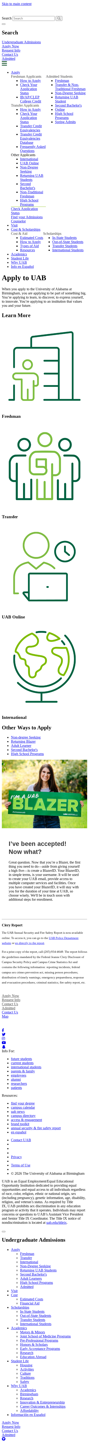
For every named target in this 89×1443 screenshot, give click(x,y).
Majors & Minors (32, 1332)
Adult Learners (31, 1278)
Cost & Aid (19, 233)
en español (18, 1132)
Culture (25, 1373)
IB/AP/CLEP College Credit (30, 99)
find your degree (23, 1103)
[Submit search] (59, 18)
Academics (19, 254)
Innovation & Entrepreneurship (42, 1402)
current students (22, 1063)
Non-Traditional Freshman (31, 194)
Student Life (20, 258)
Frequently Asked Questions (33, 149)
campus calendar (23, 1107)
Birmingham (29, 1394)
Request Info (11, 50)
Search (7, 18)
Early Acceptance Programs (40, 1349)
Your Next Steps (20, 908)
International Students (68, 250)
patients (16, 1088)
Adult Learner (21, 746)
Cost (14, 1295)
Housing (26, 1365)
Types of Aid (29, 246)
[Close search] (3, 24)
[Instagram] (3, 1039)
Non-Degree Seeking (29, 169)
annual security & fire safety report (36, 1128)
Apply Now (10, 46)
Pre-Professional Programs (39, 1340)
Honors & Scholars (34, 1344)
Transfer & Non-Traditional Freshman (70, 87)
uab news (18, 1111)
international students (26, 1067)
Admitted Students (59, 76)
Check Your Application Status (28, 89)
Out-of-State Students (67, 242)
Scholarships (52, 233)
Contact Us (10, 54)
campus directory (23, 1116)
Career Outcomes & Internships (42, 1406)
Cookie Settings (22, 1148)
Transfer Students (64, 246)
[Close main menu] (3, 1231)
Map (5, 1016)
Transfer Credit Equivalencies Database (31, 138)
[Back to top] (3, 1439)
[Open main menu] (4, 64)
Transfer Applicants (25, 105)
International (29, 159)
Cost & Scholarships (25, 229)
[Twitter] (3, 1034)
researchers (19, 1084)
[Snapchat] (3, 1047)
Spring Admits (65, 122)
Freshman (62, 81)
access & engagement (26, 1120)
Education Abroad (33, 1357)
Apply (15, 72)
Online (60, 109)
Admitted (8, 59)
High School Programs (29, 202)
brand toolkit (20, 1124)
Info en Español (22, 267)
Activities (27, 1369)
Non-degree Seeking (26, 737)
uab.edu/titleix (56, 1222)
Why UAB (19, 262)
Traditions (27, 1377)
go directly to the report (29, 943)
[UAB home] (44, 14)
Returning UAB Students (31, 178)
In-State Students (64, 238)
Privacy (16, 1157)
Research (26, 1353)
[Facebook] (3, 1030)
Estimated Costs (31, 238)
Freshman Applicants (26, 76)
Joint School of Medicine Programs (45, 1336)
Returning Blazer (23, 741)
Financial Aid (29, 1303)
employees (18, 1075)
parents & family (23, 1071)
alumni (16, 1079)
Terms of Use (20, 1165)
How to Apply (30, 81)
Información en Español (28, 1415)
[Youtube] (4, 1043)
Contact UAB (21, 1140)
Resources (27, 250)
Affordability (29, 1411)
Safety (24, 1382)
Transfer (26, 1258)
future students (21, 1059)
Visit (14, 225)
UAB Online (29, 163)
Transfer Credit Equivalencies (31, 128)
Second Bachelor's (27, 186)
